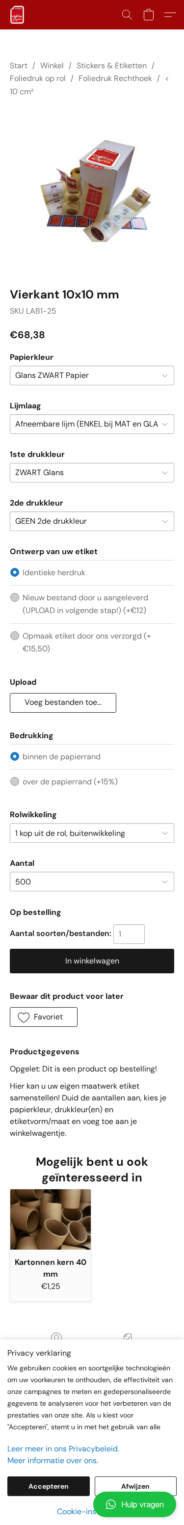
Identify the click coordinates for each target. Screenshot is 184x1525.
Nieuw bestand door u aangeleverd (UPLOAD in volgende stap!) (85, 603)
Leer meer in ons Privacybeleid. (63, 1449)
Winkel (52, 65)
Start (18, 65)
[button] (92, 1504)
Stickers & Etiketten (112, 65)
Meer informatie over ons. (52, 1460)
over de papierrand (70, 781)
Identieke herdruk (54, 572)
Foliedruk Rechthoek (115, 78)
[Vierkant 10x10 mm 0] (92, 189)
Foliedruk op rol (38, 78)
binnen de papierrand (62, 756)
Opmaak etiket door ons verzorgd (87, 642)
